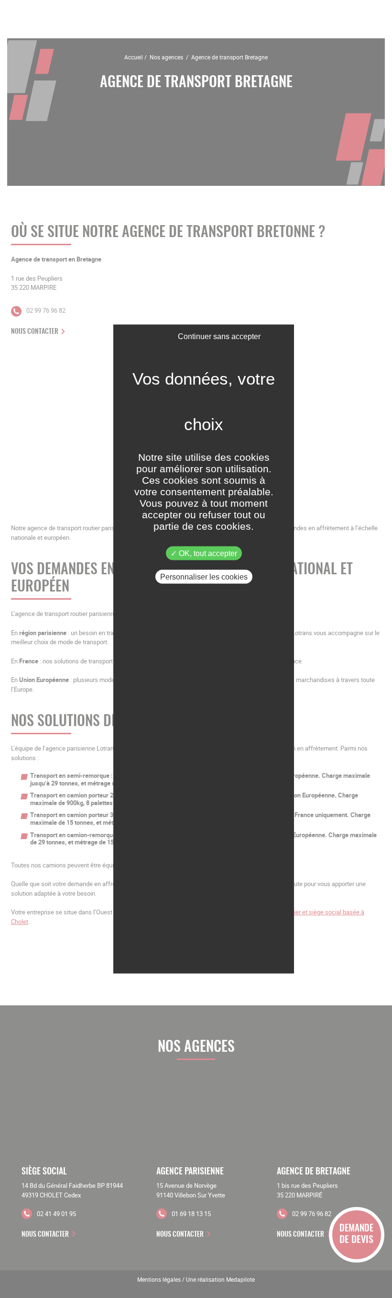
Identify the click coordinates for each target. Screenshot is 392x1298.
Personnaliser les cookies (204, 577)
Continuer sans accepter (219, 336)
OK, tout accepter (207, 553)
